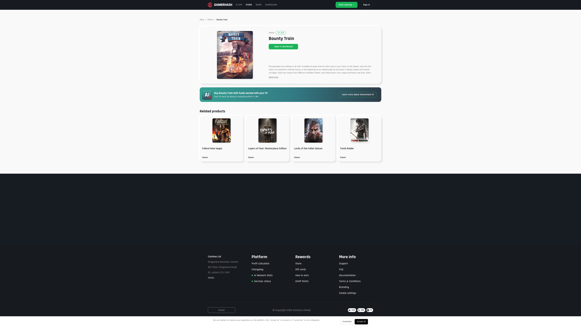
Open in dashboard (283, 46)
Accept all (361, 321)
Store (298, 263)
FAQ (341, 269)
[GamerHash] (220, 4)
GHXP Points (302, 281)
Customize (346, 321)
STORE (249, 4)
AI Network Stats (263, 275)
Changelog (257, 269)
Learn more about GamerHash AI (358, 94)
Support (343, 263)
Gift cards (300, 269)
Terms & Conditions (350, 281)
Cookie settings (347, 293)
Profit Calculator (260, 263)
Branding (344, 287)
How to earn (302, 275)
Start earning (345, 4)
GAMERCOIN (271, 4)
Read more (273, 77)
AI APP (239, 4)
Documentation (347, 275)
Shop (202, 19)
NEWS (259, 4)
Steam (210, 19)
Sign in (366, 4)
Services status (262, 281)
